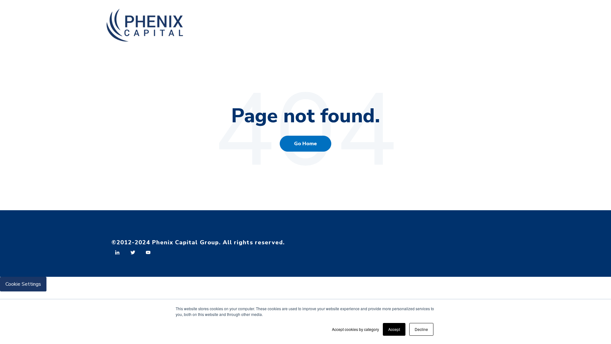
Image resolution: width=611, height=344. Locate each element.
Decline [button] (421, 329)
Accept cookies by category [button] (355, 329)
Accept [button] (394, 329)
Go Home (305, 143)
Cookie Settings (23, 284)
